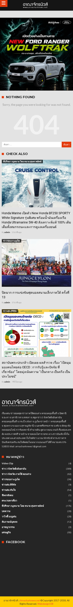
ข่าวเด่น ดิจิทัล (9, 311)
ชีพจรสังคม (7, 495)
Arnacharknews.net (30, 600)
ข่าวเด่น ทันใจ (9, 489)
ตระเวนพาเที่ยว (9, 500)
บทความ (6, 511)
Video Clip (7, 463)
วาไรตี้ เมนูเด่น (9, 516)
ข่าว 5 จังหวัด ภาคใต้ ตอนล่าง (16, 474)
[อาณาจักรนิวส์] (36, 5)
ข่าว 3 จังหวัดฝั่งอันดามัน (14, 468)
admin (7, 232)
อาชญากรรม (8, 527)
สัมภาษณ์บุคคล (9, 521)
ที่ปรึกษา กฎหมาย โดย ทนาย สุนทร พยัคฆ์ (22, 161)
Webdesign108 (45, 603)
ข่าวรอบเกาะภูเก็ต (11, 240)
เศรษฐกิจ (6, 532)
